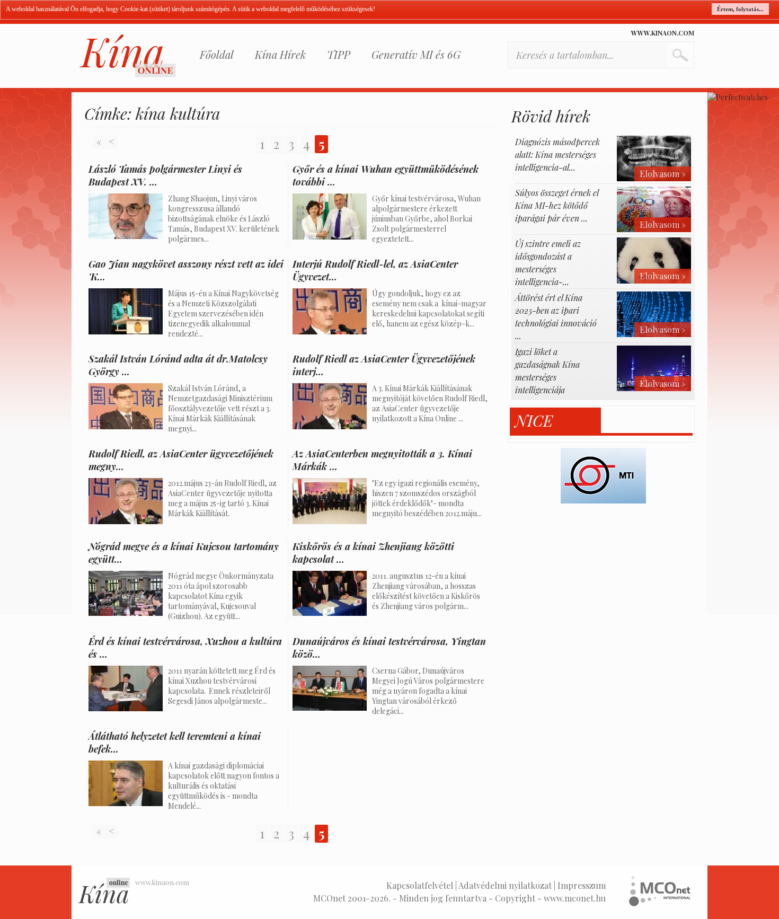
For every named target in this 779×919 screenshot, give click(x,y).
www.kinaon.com (662, 33)
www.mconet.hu (575, 898)
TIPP (338, 54)
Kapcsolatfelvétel (419, 885)
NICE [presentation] (534, 420)
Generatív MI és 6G (416, 54)
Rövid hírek (550, 116)
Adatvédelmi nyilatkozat (505, 885)
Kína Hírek (280, 54)
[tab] (555, 421)
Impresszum (581, 885)
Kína (127, 55)
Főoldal (217, 54)
